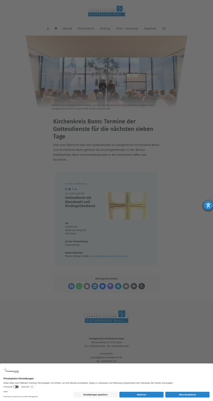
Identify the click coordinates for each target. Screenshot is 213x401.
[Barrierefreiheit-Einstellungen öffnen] (208, 205)
